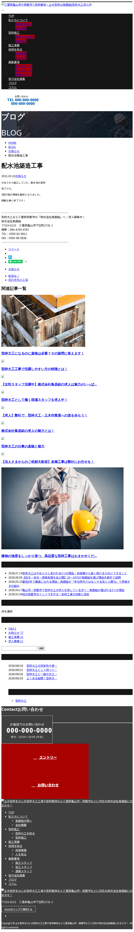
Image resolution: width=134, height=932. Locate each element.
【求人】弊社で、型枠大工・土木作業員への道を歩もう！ (44, 415)
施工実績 (14, 45)
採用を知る (15, 49)
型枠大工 (21, 700)
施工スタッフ (23, 66)
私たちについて (18, 20)
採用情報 (21, 53)
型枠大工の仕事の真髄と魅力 (22, 446)
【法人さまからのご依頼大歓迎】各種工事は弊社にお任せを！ (47, 461)
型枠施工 (14, 32)
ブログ (12, 83)
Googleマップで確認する (18, 909)
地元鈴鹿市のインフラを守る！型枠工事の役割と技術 (55, 594)
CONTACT (13, 108)
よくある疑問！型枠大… (42, 678)
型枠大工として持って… (42, 670)
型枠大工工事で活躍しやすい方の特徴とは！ (34, 369)
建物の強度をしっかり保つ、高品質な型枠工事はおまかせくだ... (49, 556)
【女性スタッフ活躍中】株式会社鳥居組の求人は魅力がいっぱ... (49, 384)
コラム (12, 87)
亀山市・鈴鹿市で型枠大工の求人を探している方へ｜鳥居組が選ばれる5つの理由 (73, 590)
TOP (11, 16)
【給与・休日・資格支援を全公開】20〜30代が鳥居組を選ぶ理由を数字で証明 (71, 577)
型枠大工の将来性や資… (42, 665)
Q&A (12, 628)
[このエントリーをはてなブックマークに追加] (10, 258)
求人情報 (15, 641)
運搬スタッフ (23, 74)
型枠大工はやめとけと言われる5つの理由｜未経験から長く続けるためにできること (74, 573)
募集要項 (14, 62)
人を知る (21, 58)
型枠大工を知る (25, 37)
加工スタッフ (23, 70)
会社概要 (21, 28)
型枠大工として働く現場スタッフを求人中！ (34, 399)
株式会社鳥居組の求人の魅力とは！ (27, 430)
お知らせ (21, 176)
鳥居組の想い (23, 24)
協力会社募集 (16, 79)
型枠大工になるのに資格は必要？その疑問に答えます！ (42, 353)
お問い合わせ (48, 784)
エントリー (48, 757)
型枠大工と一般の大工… (42, 674)
